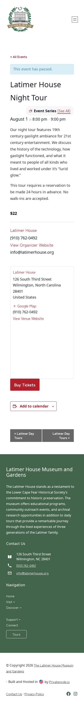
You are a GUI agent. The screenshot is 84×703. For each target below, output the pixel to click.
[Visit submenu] (14, 602)
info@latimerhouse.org (32, 573)
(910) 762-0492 (26, 565)
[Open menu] (75, 19)
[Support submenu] (20, 619)
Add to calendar (34, 406)
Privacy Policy (34, 693)
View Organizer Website (31, 245)
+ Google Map (24, 305)
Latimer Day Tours (24, 435)
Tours (16, 634)
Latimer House (23, 230)
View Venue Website (28, 318)
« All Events (18, 56)
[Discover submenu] (21, 607)
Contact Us (14, 693)
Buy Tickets (24, 385)
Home (10, 595)
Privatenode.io (59, 681)
